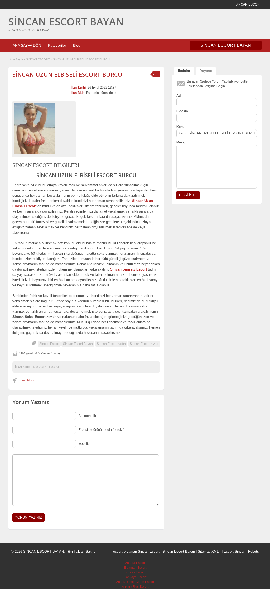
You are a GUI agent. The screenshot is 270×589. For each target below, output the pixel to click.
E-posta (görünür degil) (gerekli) (101, 430)
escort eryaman (125, 551)
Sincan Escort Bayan (78, 344)
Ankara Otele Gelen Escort (135, 582)
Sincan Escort (49, 344)
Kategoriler (57, 45)
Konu (180, 127)
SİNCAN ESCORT (38, 59)
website (84, 444)
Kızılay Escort (135, 572)
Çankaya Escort (135, 577)
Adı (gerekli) (87, 416)
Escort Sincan (234, 551)
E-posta (182, 111)
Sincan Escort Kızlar (144, 344)
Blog (76, 45)
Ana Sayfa (16, 59)
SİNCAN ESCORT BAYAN (66, 21)
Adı (178, 96)
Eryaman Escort (135, 567)
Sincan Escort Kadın (111, 344)
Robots (253, 551)
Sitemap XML (208, 551)
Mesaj (180, 142)
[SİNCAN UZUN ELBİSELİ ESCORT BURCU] (44, 128)
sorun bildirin (27, 380)
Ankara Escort (135, 563)
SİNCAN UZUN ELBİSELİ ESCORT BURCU (67, 74)
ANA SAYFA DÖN (27, 45)
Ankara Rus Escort (135, 586)
